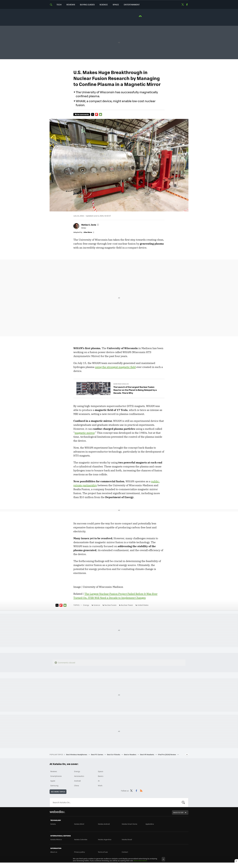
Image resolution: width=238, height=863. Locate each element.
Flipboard (96, 114)
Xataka (53, 824)
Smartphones (56, 776)
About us (53, 852)
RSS (141, 790)
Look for (183, 802)
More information (140, 860)
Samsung (54, 785)
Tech (59, 4)
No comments (83, 114)
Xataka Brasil (127, 839)
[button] (90, 224)
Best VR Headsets (147, 754)
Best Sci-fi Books (113, 754)
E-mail (100, 114)
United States (143, 605)
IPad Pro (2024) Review (167, 754)
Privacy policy (79, 852)
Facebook (186, 4)
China (76, 785)
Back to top (178, 812)
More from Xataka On (121, 384)
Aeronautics (79, 776)
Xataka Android (104, 824)
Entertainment (132, 4)
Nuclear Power (127, 605)
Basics (100, 776)
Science (104, 4)
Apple (52, 781)
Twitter (182, 4)
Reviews (70, 4)
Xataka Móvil (79, 824)
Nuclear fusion (110, 605)
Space (116, 4)
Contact (125, 852)
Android (77, 781)
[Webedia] (57, 811)
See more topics (58, 791)
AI (99, 781)
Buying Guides (87, 4)
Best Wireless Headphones (77, 754)
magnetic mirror (84, 432)
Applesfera (150, 824)
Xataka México (56, 839)
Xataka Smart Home (129, 824)
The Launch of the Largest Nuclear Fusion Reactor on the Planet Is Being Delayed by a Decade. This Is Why (135, 389)
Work (100, 785)
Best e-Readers (130, 754)
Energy (86, 605)
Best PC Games (97, 754)
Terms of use (103, 852)
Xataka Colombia (80, 839)
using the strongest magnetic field (115, 367)
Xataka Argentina (104, 839)
